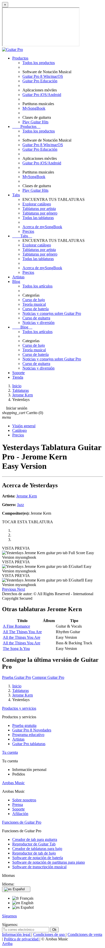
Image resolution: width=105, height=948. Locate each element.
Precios (28, 231)
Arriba (7, 943)
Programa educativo (28, 734)
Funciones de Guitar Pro (21, 822)
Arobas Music (13, 783)
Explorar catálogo (36, 204)
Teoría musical (34, 304)
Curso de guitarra (36, 318)
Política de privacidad (22, 939)
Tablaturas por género (39, 213)
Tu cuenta (10, 752)
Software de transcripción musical (39, 867)
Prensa (17, 804)
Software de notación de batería (37, 858)
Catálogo (19, 430)
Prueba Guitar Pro (16, 677)
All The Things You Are (22, 632)
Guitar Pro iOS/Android (41, 94)
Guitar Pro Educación (39, 81)
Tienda (17, 377)
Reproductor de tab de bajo (34, 853)
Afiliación (20, 813)
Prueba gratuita (24, 725)
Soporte (18, 373)
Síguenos (9, 916)
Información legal (16, 934)
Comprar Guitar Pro (48, 677)
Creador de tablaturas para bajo (37, 848)
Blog (16, 281)
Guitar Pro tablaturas (28, 744)
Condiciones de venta (85, 934)
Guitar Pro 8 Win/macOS (42, 76)
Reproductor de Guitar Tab (34, 844)
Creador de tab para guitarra (34, 839)
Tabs (16, 195)
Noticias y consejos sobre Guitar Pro (51, 313)
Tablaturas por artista (39, 208)
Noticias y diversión (38, 322)
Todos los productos (38, 63)
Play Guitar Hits (35, 122)
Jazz (20, 504)
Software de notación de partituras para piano (48, 862)
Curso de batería (35, 309)
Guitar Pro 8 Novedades (31, 730)
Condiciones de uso (49, 934)
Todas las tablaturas (38, 218)
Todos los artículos (37, 286)
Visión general (23, 426)
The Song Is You (16, 648)
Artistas (18, 277)
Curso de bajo (33, 300)
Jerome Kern (26, 496)
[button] (9, 589)
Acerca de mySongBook (42, 227)
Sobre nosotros (24, 800)
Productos (20, 58)
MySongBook (33, 108)
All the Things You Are (21, 637)
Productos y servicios (19, 708)
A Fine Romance (16, 626)
